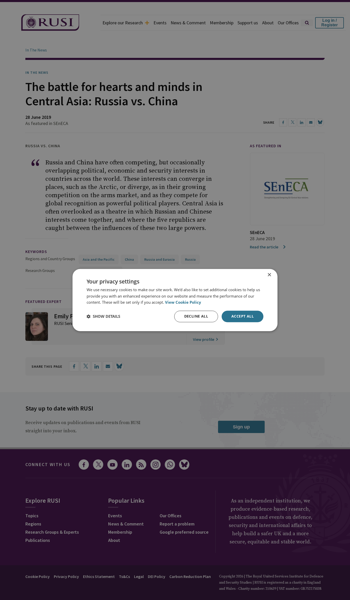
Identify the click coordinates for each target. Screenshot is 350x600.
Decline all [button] (196, 316)
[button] (103, 316)
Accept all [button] (242, 316)
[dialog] (175, 300)
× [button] (269, 275)
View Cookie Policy (183, 302)
